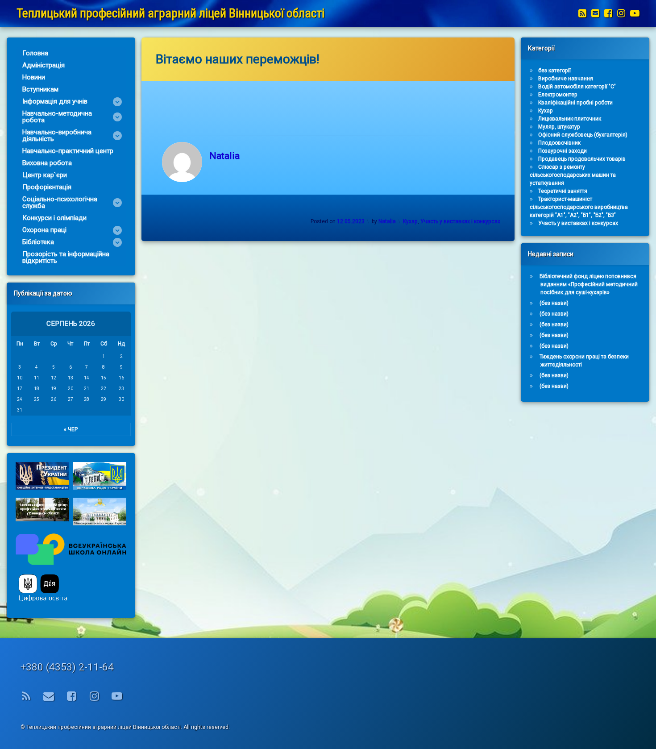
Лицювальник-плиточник (569, 119)
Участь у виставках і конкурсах (460, 221)
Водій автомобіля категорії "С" (577, 86)
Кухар (410, 221)
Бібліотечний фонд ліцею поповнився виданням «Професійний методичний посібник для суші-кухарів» (589, 284)
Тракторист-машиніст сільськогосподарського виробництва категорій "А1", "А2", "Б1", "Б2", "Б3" (579, 207)
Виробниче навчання (565, 78)
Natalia (224, 155)
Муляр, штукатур (559, 127)
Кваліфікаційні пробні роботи (575, 103)
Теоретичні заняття (562, 191)
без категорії (554, 70)
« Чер (71, 429)
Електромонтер (557, 95)
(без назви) (554, 303)
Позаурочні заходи (562, 151)
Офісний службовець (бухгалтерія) (582, 135)
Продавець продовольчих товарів (582, 159)
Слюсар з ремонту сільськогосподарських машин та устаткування (573, 175)
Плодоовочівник (559, 143)
